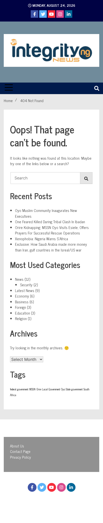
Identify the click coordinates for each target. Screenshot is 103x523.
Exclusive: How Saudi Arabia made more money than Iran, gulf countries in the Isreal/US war (51, 247)
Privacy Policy (20, 457)
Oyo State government (71, 389)
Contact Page (20, 451)
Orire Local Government (48, 389)
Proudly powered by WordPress (35, 502)
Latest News (24, 290)
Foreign (20, 307)
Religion (21, 318)
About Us (17, 446)
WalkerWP (53, 507)
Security (26, 285)
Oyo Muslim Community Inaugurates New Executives (46, 213)
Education (22, 313)
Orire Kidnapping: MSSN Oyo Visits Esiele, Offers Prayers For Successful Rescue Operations (52, 230)
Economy (22, 296)
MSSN (32, 389)
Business (21, 302)
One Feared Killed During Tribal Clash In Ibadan (50, 221)
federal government (19, 389)
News (19, 279)
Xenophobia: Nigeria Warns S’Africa (41, 238)
